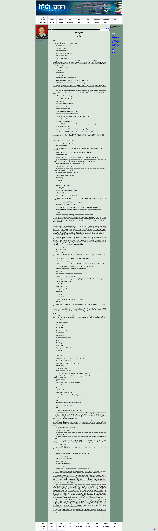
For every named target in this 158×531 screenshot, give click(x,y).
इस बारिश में (114, 39)
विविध (79, 19)
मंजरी (113, 48)
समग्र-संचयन (96, 19)
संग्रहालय (106, 22)
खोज (79, 22)
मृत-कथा (113, 49)
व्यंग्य (79, 17)
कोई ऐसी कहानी (115, 43)
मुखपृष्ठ (43, 17)
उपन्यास (51, 17)
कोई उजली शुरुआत (115, 41)
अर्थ (112, 36)
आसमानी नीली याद (115, 37)
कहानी (61, 17)
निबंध (97, 17)
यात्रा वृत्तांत (61, 19)
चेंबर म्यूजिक (114, 47)
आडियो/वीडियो (106, 19)
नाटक (88, 17)
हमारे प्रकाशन (70, 22)
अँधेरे (113, 35)
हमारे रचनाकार (43, 22)
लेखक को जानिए (39, 40)
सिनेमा (70, 19)
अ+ (107, 28)
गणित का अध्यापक (115, 45)
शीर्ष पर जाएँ (155, 528)
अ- (109, 28)
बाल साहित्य (43, 19)
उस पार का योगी (115, 40)
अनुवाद (114, 19)
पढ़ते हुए (113, 52)
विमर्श (115, 17)
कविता (70, 17)
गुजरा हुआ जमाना (115, 44)
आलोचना (106, 17)
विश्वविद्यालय (97, 22)
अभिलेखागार (61, 22)
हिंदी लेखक (52, 22)
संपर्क (88, 22)
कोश (88, 19)
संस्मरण (52, 19)
